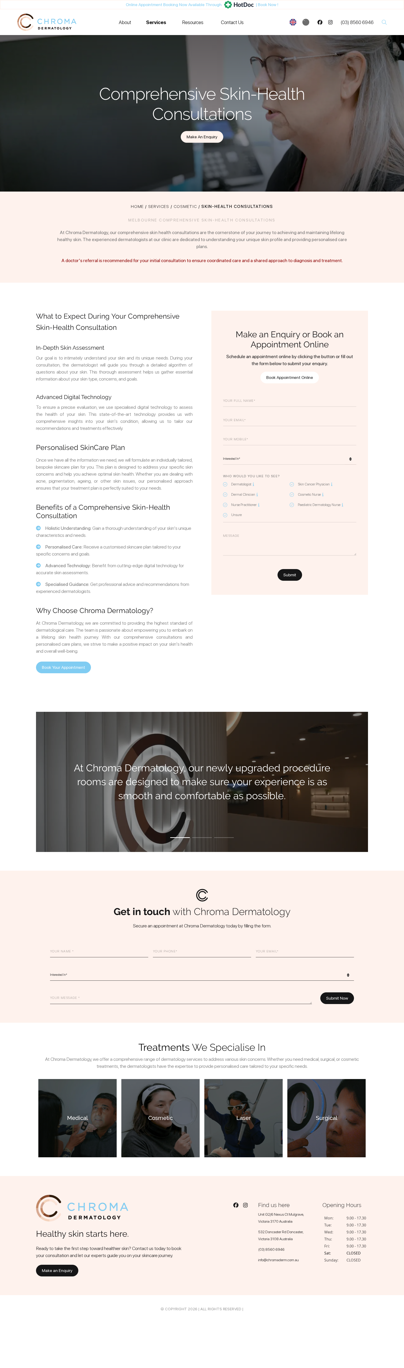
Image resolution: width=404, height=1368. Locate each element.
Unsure (236, 515)
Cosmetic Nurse (308, 494)
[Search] (384, 22)
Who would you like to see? (251, 476)
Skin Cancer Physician (312, 483)
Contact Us (232, 22)
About (125, 22)
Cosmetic (185, 206)
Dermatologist (239, 483)
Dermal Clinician (241, 494)
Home (137, 206)
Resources (192, 22)
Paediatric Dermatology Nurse (317, 504)
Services (156, 22)
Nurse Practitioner (242, 504)
